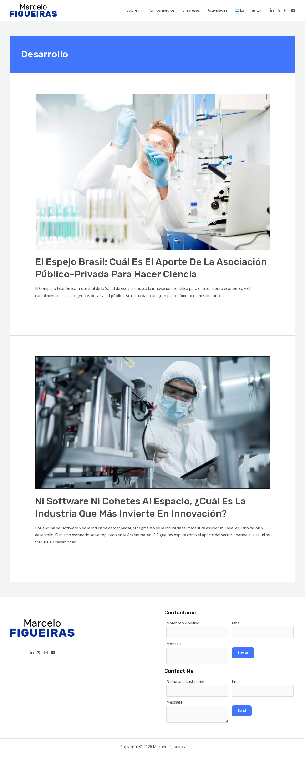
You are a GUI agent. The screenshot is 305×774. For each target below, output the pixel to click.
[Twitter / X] (279, 10)
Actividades (217, 10)
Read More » (46, 308)
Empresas (191, 10)
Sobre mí (134, 10)
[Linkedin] (272, 10)
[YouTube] (293, 10)
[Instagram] (286, 10)
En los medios (162, 10)
